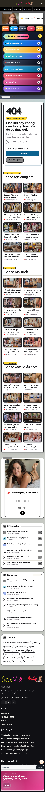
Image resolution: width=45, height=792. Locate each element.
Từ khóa (26, 697)
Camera (36, 642)
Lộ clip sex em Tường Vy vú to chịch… (16, 739)
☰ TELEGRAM (14, 28)
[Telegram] (3, 702)
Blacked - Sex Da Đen (28, 654)
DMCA (3, 721)
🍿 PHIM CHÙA (22, 28)
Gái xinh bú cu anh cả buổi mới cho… (15, 735)
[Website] (14, 702)
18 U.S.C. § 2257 (7, 717)
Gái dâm (7, 661)
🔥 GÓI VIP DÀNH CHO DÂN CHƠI (14, 69)
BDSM (32, 646)
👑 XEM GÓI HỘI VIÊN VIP (12, 49)
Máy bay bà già (21, 650)
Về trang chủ (16, 160)
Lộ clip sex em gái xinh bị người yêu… (15, 750)
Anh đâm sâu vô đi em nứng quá (14, 753)
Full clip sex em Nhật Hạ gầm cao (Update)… (18, 742)
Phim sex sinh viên (22, 646)
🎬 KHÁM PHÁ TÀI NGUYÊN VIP (13, 75)
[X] (8, 702)
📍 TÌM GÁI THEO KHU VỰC (12, 62)
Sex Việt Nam (25, 642)
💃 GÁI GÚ (31, 28)
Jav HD (6, 658)
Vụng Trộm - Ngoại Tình (11, 654)
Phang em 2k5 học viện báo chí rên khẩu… (17, 746)
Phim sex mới (17, 661)
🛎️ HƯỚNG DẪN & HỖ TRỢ (12, 88)
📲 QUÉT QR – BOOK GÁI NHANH (13, 43)
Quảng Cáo (5, 713)
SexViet (5, 686)
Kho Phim (28, 9)
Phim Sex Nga (28, 661)
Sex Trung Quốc (17, 658)
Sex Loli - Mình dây (11, 642)
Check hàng (8, 646)
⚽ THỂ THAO (39, 28)
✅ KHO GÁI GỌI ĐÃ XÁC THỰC (13, 56)
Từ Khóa (38, 9)
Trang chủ (8, 9)
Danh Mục (18, 9)
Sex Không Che (29, 658)
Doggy (30, 650)
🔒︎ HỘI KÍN (5, 28)
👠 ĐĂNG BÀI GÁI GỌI (10, 82)
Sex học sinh (8, 650)
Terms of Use (6, 724)
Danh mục (16, 697)
